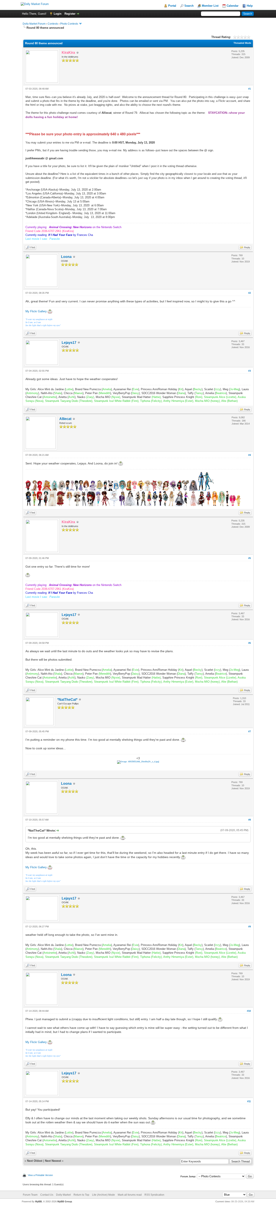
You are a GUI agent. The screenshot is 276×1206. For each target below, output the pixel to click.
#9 (249, 926)
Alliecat (65, 419)
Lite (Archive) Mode (103, 1194)
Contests (53, 23)
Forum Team (30, 1194)
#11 (249, 1101)
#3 (249, 370)
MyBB (38, 1201)
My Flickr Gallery (36, 311)
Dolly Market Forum (34, 23)
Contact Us (46, 1194)
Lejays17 (69, 342)
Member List (210, 5)
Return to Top (81, 1194)
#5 (249, 558)
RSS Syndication (154, 1194)
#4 (249, 455)
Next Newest (53, 1160)
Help (250, 5)
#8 (249, 819)
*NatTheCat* (67, 699)
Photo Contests (69, 23)
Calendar (232, 5)
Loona (66, 257)
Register (69, 13)
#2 (249, 293)
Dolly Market (63, 1194)
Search (189, 5)
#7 (249, 731)
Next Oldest (34, 1160)
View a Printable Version (40, 1175)
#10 (249, 1011)
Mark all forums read (130, 1194)
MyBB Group (64, 1201)
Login (57, 13)
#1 (249, 88)
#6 (249, 643)
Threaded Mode (242, 43)
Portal (172, 5)
